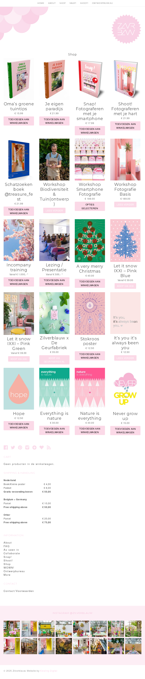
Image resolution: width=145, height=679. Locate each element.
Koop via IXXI (125, 285)
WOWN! (9, 567)
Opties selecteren (90, 206)
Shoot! (84, 3)
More (7, 574)
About (52, 3)
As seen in (11, 549)
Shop (62, 3)
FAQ (7, 546)
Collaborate (12, 553)
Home (40, 3)
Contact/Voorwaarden (19, 591)
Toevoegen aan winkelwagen (18, 121)
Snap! (72, 3)
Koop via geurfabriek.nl (54, 359)
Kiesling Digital (48, 670)
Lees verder (54, 210)
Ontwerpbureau (102, 3)
